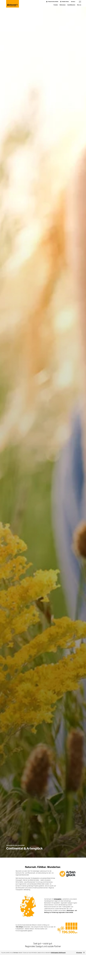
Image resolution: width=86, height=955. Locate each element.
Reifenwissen (63, 4)
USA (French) (62, 952)
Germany (73, 1)
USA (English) (54, 952)
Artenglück (57, 899)
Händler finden (65, 1)
